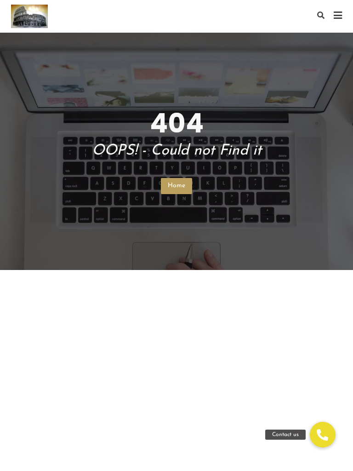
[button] (323, 435)
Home (176, 185)
